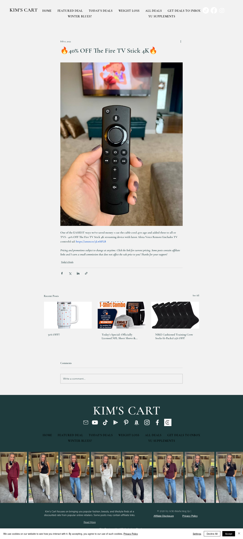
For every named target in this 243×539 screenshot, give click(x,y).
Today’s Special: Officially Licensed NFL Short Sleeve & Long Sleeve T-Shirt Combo (119, 336)
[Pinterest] (126, 422)
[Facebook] (157, 422)
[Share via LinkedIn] (78, 273)
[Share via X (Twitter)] (70, 273)
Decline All (212, 533)
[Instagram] (147, 422)
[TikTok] (105, 422)
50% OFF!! (54, 334)
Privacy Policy (130, 533)
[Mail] (85, 422)
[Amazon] (136, 422)
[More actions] (181, 41)
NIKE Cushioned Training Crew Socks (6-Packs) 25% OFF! (174, 336)
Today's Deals (67, 262)
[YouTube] (95, 422)
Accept (228, 533)
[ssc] (167, 422)
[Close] (239, 533)
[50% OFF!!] (68, 315)
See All (196, 295)
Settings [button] (197, 533)
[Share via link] (86, 273)
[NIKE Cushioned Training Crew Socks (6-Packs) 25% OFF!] (175, 315)
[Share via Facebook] (61, 273)
